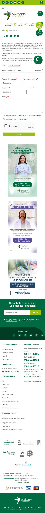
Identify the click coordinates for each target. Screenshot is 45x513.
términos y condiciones (19, 119)
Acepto (23, 116)
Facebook (3, 2)
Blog (3, 381)
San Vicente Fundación (10, 345)
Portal (4, 65)
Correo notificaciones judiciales (12, 429)
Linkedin (7, 2)
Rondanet (5, 404)
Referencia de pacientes (10, 408)
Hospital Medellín (7, 353)
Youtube (15, 2)
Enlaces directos (8, 376)
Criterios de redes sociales (10, 401)
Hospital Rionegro (7, 349)
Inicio (3, 30)
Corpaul (4, 356)
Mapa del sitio (6, 398)
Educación (5, 388)
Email (20, 70)
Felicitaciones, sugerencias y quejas (13, 418)
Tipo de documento (9, 79)
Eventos (4, 391)
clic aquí (4, 55)
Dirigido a (5, 88)
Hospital (20, 24)
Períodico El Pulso (7, 394)
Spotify (22, 2)
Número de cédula (30, 79)
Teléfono (38, 70)
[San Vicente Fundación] (14, 15)
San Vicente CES (7, 359)
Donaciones (5, 384)
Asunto (30, 88)
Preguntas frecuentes (9, 423)
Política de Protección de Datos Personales (26, 116)
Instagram (18, 2)
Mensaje (5, 97)
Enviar (19, 134)
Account (41, 2)
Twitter (11, 2)
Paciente (8, 24)
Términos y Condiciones (18, 319)
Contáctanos (6, 426)
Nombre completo (8, 70)
